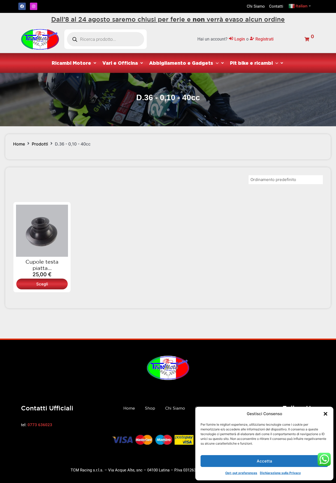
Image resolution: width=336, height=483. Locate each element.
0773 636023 (40, 424)
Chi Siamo (175, 408)
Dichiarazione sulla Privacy (280, 473)
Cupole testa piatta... (42, 265)
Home (19, 144)
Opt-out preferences (241, 473)
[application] (216, 63)
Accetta (264, 461)
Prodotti (40, 144)
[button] (325, 413)
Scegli (42, 283)
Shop (150, 408)
